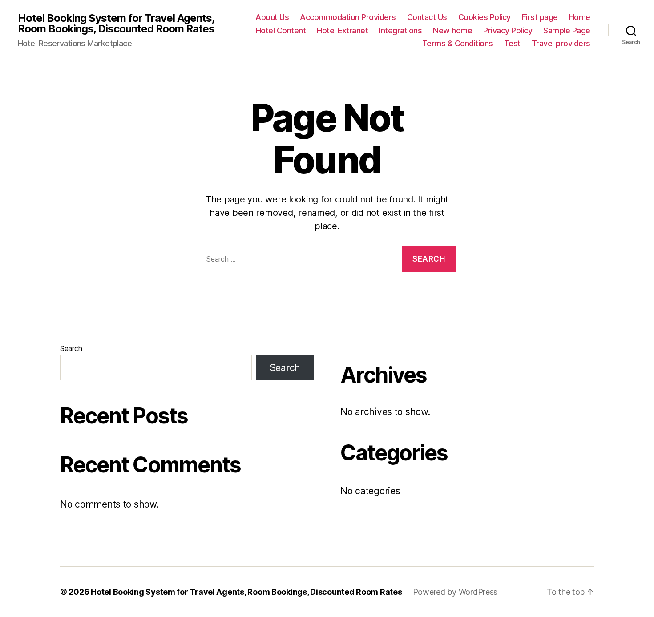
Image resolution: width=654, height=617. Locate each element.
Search (71, 348)
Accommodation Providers (348, 17)
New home (452, 30)
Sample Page (566, 30)
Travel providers (561, 43)
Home (579, 17)
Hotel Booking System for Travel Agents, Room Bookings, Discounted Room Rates (116, 23)
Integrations (400, 30)
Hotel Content (281, 30)
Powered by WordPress (455, 592)
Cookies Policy (484, 17)
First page (540, 17)
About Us (272, 17)
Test (512, 43)
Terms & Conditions (457, 43)
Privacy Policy (507, 30)
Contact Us (427, 17)
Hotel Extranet (342, 30)
